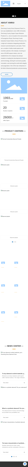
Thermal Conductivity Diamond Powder (14, 160)
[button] (13, 16)
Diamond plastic (14, 237)
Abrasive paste (14, 186)
